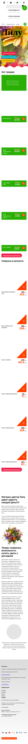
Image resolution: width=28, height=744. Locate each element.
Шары (17, 24)
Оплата (3, 693)
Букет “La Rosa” (6, 359)
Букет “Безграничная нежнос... (7, 151)
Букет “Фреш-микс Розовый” (7, 326)
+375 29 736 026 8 (14, 16)
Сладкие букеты (10, 24)
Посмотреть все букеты (11, 255)
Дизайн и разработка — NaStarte (9, 738)
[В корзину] (23, 5)
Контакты (3, 690)
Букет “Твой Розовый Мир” (9, 393)
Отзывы (3, 695)
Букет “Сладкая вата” (7, 427)
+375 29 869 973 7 (14, 10)
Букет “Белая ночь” (6, 183)
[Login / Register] (25, 24)
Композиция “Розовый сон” (8, 292)
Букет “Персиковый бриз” (9, 461)
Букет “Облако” (7, 247)
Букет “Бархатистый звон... (6, 216)
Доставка (3, 692)
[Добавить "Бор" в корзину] (23, 119)
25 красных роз (7, 118)
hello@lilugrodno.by (5, 674)
